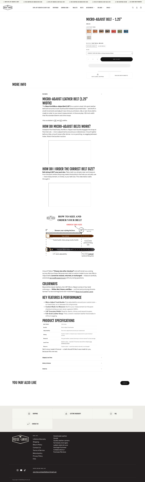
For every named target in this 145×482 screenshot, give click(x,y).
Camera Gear (64, 7)
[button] (109, 64)
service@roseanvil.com (58, 278)
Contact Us (37, 447)
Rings (108, 7)
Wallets (75, 7)
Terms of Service (39, 450)
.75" (55, 120)
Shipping (36, 442)
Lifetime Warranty (39, 439)
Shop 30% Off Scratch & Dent (12, 1)
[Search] (133, 7)
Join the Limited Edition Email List (44, 472)
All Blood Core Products (136, 1)
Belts (81, 7)
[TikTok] (25, 470)
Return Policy (37, 445)
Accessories (89, 7)
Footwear (55, 7)
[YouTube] (21, 470)
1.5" (61, 120)
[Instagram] (17, 470)
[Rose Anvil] (20, 439)
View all (125, 383)
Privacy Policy (38, 456)
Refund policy (37, 453)
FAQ (34, 459)
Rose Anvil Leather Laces (84, 291)
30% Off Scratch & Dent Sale (41, 7)
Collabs (100, 7)
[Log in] (137, 7)
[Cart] (141, 7)
